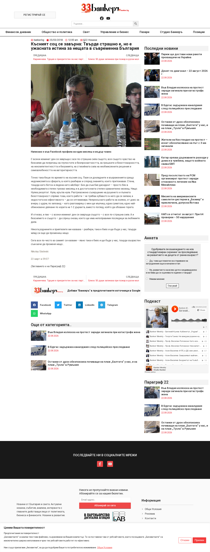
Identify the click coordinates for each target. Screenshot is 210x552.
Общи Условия (104, 547)
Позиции (199, 32)
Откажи (184, 540)
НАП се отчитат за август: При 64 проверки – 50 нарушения (182, 216)
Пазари (144, 32)
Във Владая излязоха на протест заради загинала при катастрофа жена (94, 332)
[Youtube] (108, 18)
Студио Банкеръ (171, 32)
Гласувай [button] (172, 286)
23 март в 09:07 (40, 258)
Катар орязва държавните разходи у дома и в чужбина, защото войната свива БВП (184, 160)
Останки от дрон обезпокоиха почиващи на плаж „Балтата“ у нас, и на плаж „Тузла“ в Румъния (184, 125)
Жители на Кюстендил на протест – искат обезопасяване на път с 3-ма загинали (184, 143)
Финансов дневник (18, 32)
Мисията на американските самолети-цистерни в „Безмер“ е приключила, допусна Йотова (182, 199)
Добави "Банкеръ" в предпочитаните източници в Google (103, 290)
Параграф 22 (156, 382)
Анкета (151, 238)
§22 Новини (90, 39)
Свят (86, 32)
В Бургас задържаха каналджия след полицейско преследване (89, 346)
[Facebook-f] (100, 464)
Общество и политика (57, 32)
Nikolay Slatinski (39, 251)
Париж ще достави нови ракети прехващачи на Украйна (181, 56)
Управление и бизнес (114, 32)
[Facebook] (101, 18)
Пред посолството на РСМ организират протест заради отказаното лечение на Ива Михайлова (179, 180)
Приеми (199, 540)
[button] (42, 304)
